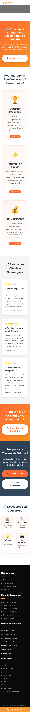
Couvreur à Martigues (9, 618)
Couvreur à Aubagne (9, 605)
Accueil (5, 665)
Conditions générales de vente (12, 685)
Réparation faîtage (8, 580)
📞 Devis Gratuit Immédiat (15, 429)
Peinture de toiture (8, 583)
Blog (4, 681)
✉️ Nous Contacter (15, 484)
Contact (5, 678)
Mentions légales (8, 688)
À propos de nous (8, 669)
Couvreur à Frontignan (9, 612)
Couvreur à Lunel (8, 615)
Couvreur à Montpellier (9, 602)
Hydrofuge (6, 589)
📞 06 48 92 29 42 (15, 58)
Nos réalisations (7, 672)
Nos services (7, 675)
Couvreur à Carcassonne (10, 608)
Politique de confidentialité (11, 691)
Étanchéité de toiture (9, 586)
